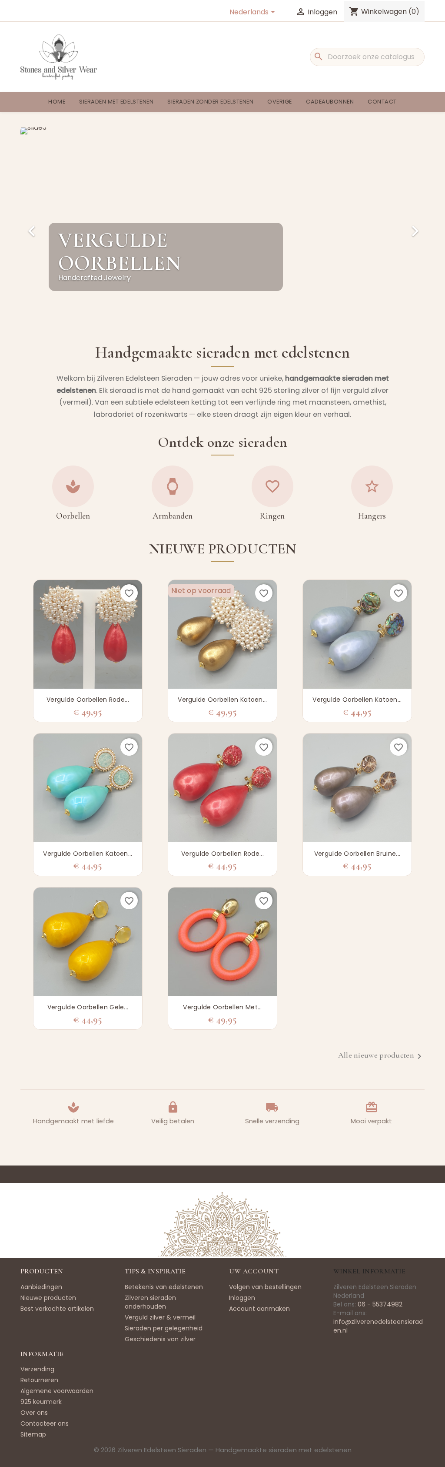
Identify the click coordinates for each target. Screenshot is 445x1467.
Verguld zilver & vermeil (160, 1317)
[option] (222, 223)
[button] (50, 226)
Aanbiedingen (41, 1287)
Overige (279, 101)
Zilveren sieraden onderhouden (150, 1302)
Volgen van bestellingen (265, 1287)
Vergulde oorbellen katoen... (222, 699)
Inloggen (242, 1297)
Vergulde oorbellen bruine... (357, 853)
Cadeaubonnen (330, 101)
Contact (382, 101)
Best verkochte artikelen (57, 1308)
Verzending (37, 1369)
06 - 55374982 (380, 1304)
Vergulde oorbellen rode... (87, 699)
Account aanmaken (259, 1308)
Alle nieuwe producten (381, 1056)
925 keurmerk (41, 1401)
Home (56, 101)
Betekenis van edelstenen (164, 1287)
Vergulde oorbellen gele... (88, 1007)
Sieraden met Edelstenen (116, 101)
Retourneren (39, 1380)
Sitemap (33, 1434)
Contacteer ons (44, 1423)
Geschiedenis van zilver (160, 1339)
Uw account (254, 1271)
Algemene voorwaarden (56, 1391)
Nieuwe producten (48, 1297)
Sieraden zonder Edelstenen (210, 101)
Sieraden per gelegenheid (164, 1328)
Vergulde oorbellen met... (222, 1007)
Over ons (34, 1412)
